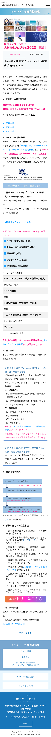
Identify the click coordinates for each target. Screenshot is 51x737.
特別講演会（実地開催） (18, 266)
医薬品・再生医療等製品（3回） (21, 247)
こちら (6, 519)
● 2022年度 (8, 123)
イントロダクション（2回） (19, 241)
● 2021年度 (8, 127)
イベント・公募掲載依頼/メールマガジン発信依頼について (25, 664)
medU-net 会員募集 (25, 676)
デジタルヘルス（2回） (17, 260)
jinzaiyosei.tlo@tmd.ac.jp (14, 624)
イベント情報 (25, 651)
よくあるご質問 (25, 685)
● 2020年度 (8, 131)
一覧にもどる (25, 632)
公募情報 (25, 657)
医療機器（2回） (14, 253)
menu (25, 724)
